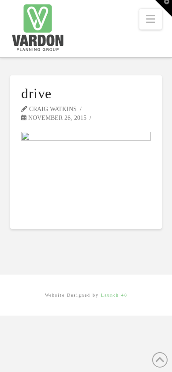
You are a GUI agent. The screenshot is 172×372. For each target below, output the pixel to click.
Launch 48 (114, 295)
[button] (150, 19)
